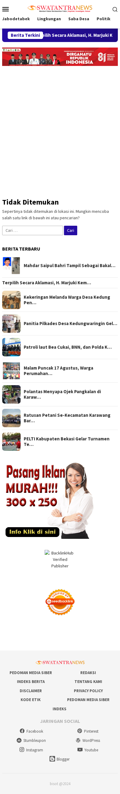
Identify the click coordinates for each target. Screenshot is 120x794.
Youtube (91, 750)
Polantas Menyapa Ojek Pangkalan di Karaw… (62, 394)
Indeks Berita (31, 681)
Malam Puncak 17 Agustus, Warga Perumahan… (58, 370)
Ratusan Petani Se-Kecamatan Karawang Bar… (67, 418)
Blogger (63, 759)
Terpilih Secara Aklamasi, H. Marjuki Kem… (46, 283)
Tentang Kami (88, 681)
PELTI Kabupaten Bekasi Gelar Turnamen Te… (67, 441)
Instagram (34, 750)
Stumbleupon (34, 740)
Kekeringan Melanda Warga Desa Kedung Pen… (67, 299)
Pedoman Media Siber (31, 672)
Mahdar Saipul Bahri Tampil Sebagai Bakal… (69, 265)
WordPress (91, 740)
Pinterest (91, 731)
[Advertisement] (60, 129)
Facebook (34, 731)
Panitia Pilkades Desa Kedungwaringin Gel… (70, 323)
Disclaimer (31, 690)
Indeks (59, 709)
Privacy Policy (88, 690)
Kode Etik (31, 699)
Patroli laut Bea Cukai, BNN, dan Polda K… (68, 347)
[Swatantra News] (60, 8)
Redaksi (88, 672)
